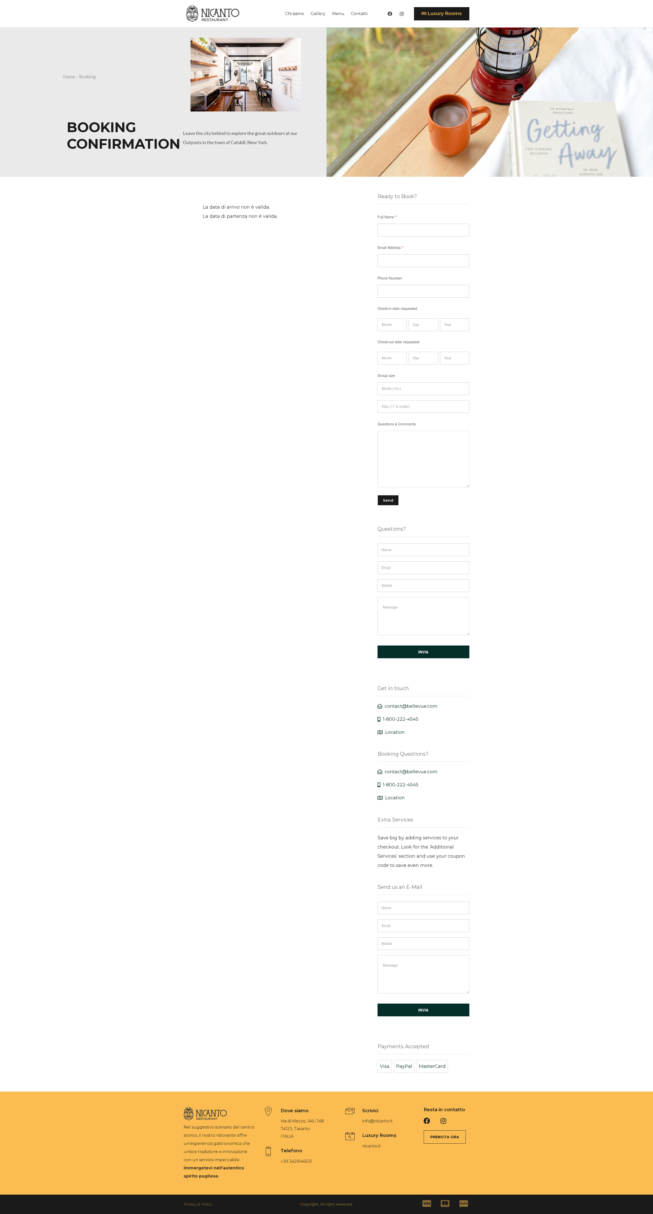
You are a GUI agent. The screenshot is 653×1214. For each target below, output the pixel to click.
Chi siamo (294, 13)
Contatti (359, 13)
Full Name (387, 216)
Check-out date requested (398, 341)
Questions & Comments (397, 423)
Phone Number (390, 278)
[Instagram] (401, 13)
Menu (338, 13)
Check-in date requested (397, 308)
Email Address (390, 247)
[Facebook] (390, 13)
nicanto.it (371, 1146)
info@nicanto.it (377, 1121)
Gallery (318, 13)
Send (388, 500)
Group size (386, 375)
